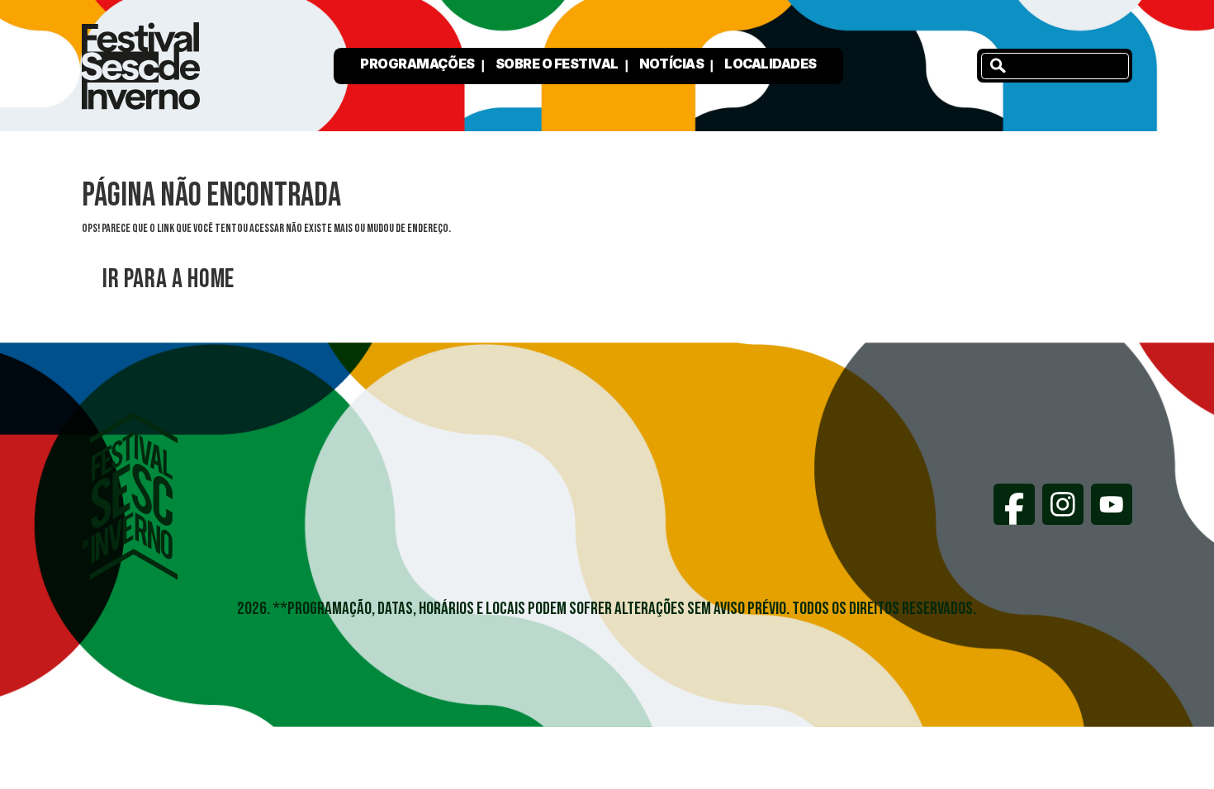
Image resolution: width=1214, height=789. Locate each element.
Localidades (770, 63)
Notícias (671, 63)
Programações (417, 63)
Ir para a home (168, 279)
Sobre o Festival (557, 63)
